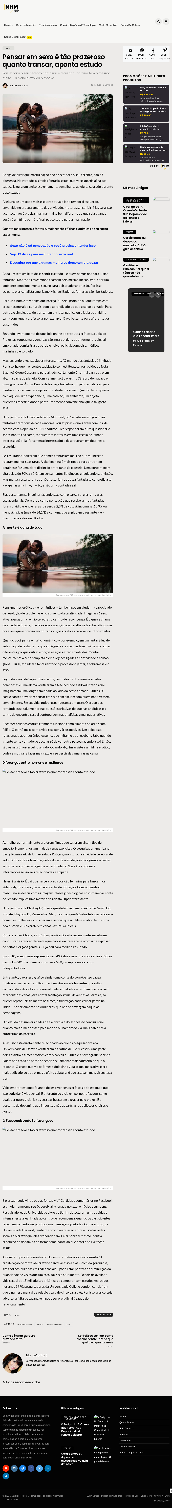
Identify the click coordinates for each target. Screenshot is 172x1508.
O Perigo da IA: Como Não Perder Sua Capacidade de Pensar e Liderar (135, 214)
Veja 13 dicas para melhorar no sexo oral (42, 254)
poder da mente (54, 1324)
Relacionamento (48, 25)
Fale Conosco (126, 1428)
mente (40, 1324)
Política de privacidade (131, 1452)
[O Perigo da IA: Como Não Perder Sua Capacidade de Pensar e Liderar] (161, 205)
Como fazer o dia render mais (146, 333)
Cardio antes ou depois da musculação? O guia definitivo (134, 243)
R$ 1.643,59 (146, 94)
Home (7, 25)
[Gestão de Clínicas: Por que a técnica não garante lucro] (161, 266)
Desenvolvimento (25, 25)
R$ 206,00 (145, 115)
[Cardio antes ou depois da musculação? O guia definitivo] (161, 238)
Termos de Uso (127, 1446)
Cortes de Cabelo (130, 25)
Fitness (129, 232)
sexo (68, 1324)
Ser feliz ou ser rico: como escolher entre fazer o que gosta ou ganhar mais (94, 1340)
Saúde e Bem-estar (17, 36)
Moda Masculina (108, 25)
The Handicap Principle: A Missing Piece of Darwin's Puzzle (153, 111)
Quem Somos (126, 1422)
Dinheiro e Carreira (136, 259)
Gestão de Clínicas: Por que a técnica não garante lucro (136, 270)
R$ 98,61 (145, 133)
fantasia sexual (25, 1324)
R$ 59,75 (145, 153)
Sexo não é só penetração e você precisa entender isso (53, 245)
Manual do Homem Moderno (143, 343)
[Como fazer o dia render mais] (146, 320)
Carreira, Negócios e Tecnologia (78, 25)
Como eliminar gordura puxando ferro (19, 1339)
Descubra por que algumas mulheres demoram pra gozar (54, 262)
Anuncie (123, 1434)
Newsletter (125, 1440)
